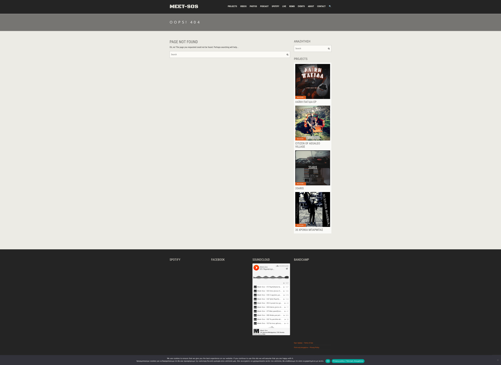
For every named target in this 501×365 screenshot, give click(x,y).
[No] (497, 360)
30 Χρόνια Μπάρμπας (309, 229)
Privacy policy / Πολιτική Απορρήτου (348, 361)
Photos (253, 6)
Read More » (300, 97)
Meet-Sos (184, 6)
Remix (292, 6)
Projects (232, 6)
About (311, 6)
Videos (243, 6)
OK (328, 361)
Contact (321, 6)
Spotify (275, 6)
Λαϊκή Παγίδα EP (305, 102)
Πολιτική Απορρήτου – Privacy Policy (306, 347)
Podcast (264, 6)
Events (301, 6)
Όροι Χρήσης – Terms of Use (303, 343)
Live (284, 6)
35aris (299, 188)
